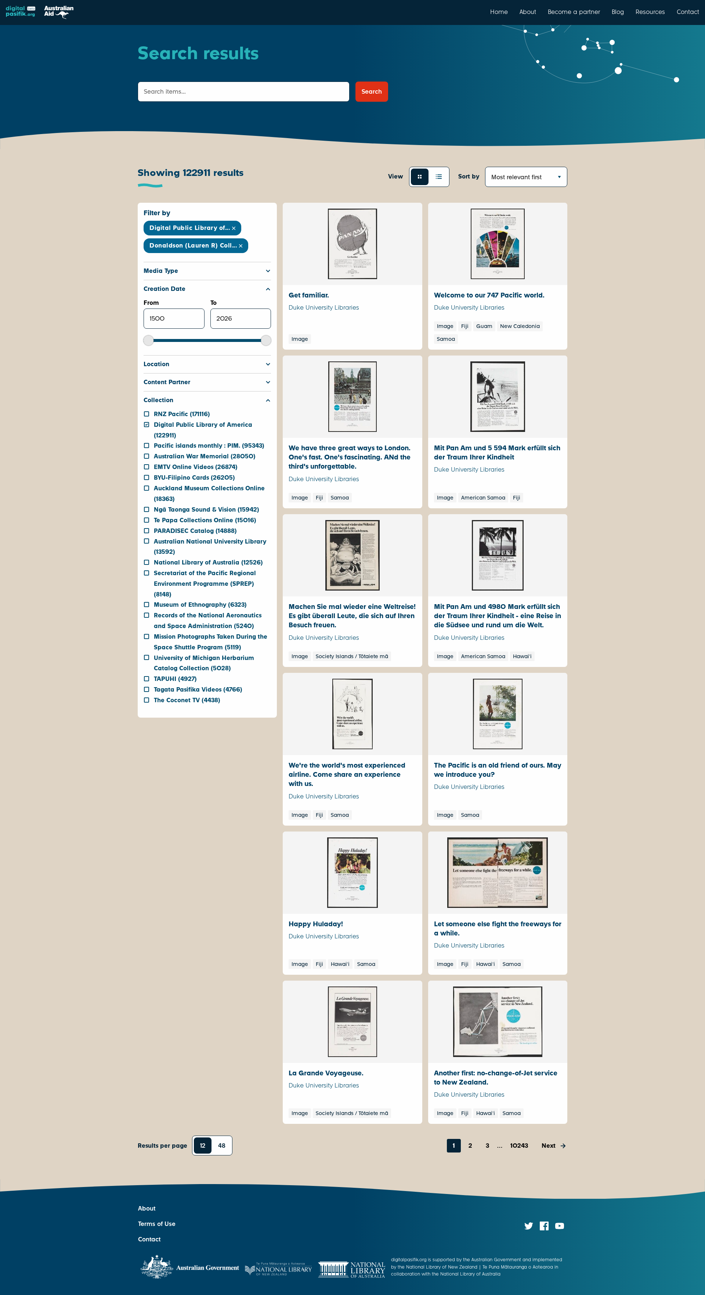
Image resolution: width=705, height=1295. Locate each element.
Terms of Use (157, 1224)
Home (499, 11)
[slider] (148, 340)
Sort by (468, 176)
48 (221, 1146)
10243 (519, 1146)
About (528, 11)
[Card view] (420, 177)
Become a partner (574, 11)
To (213, 303)
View (395, 176)
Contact (688, 11)
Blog (618, 11)
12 (202, 1146)
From (151, 303)
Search (372, 91)
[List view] (439, 177)
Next (549, 1146)
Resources (650, 11)
